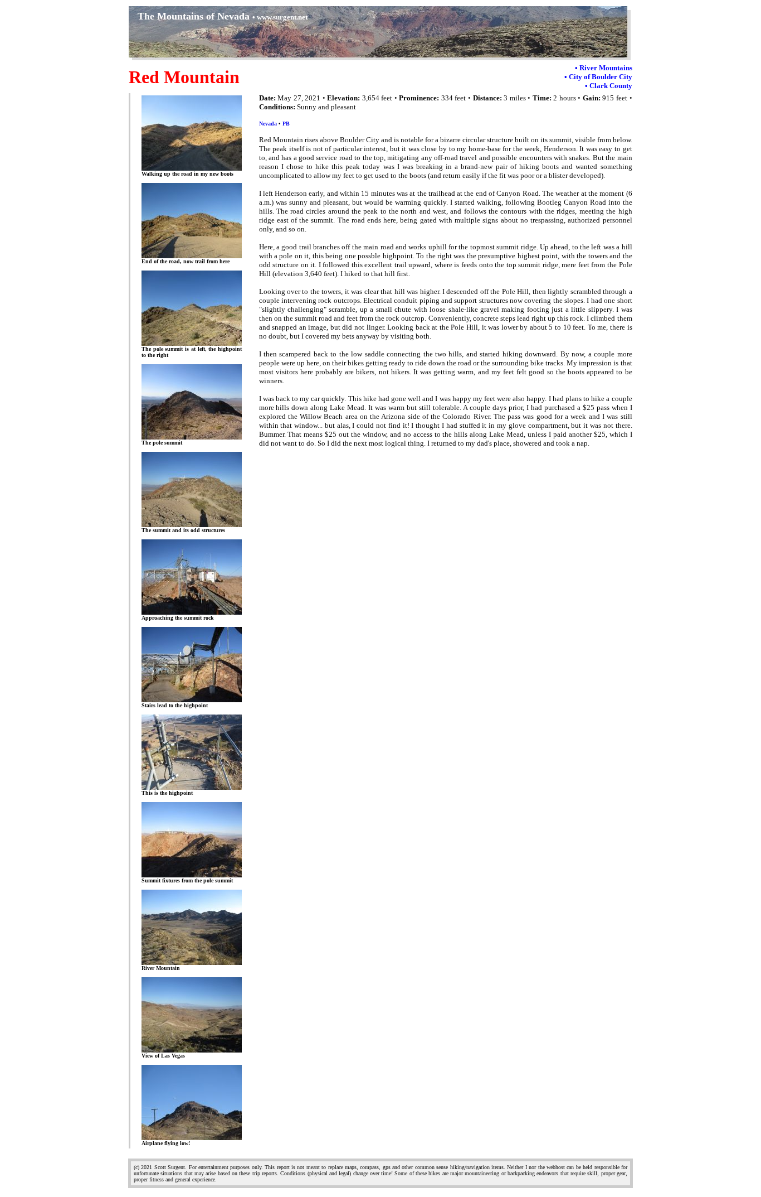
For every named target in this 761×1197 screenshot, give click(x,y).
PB (286, 123)
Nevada (268, 123)
